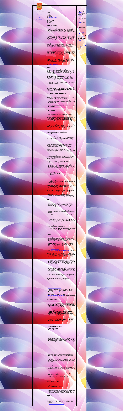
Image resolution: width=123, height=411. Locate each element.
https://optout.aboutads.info (55, 249)
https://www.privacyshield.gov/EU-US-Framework (56, 295)
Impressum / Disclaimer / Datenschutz (39, 19)
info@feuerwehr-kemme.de (53, 17)
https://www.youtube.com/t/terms (68, 285)
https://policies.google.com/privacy (64, 291)
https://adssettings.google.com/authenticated (54, 283)
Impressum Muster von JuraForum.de (54, 64)
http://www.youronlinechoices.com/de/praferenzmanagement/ (60, 250)
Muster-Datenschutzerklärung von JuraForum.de (56, 404)
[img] (39, 6)
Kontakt (39, 17)
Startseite (39, 14)
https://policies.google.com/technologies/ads (54, 288)
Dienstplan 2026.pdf (80, 13)
